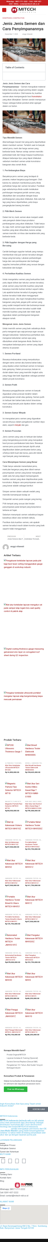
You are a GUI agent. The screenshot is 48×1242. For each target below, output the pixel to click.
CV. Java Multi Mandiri (29, 1234)
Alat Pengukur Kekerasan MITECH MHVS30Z (32, 957)
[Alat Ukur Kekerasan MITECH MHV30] (14, 980)
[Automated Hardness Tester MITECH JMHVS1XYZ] (14, 942)
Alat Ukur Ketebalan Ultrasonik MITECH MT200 (12, 767)
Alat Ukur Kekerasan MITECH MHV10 (33, 1031)
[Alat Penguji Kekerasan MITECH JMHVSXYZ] (14, 1017)
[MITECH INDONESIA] (24, 10)
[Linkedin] (17, 1161)
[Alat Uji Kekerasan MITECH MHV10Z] (14, 829)
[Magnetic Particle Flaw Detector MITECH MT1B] (14, 790)
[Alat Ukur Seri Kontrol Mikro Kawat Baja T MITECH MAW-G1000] (34, 790)
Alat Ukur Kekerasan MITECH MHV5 (33, 995)
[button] (42, 67)
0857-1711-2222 (21, 1)
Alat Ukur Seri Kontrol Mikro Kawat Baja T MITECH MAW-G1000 (33, 806)
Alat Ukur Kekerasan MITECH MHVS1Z (33, 882)
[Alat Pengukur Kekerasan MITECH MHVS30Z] (34, 942)
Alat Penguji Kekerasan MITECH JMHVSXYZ (14, 1031)
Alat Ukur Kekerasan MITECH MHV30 (12, 995)
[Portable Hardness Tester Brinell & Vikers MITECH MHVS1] (14, 904)
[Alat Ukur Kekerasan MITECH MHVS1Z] (34, 867)
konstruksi (37, 96)
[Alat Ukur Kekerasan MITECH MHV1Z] (34, 904)
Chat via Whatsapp (15, 1089)
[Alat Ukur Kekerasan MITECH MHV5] (34, 980)
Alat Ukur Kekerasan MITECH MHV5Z (12, 882)
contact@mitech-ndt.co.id (29, 4)
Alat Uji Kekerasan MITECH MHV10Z (12, 843)
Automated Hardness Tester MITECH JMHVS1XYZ (13, 957)
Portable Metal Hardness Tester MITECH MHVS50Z (32, 844)
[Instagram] (24, 1161)
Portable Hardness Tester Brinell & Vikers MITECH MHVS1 (13, 919)
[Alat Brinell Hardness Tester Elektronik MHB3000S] (34, 752)
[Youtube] (3, 1161)
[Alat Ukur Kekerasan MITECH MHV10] (34, 1017)
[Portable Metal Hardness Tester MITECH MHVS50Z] (34, 829)
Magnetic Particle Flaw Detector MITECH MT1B (13, 806)
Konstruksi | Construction (13, 18)
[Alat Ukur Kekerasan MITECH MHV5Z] (14, 867)
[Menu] (4, 10)
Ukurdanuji (5, 1128)
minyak (18, 425)
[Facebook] (10, 1161)
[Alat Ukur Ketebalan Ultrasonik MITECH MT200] (14, 752)
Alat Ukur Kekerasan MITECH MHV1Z (33, 918)
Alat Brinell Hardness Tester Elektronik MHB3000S (33, 767)
